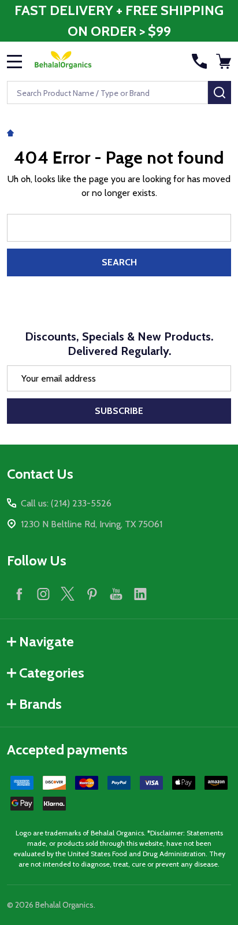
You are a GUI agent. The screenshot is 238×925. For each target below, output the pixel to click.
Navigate (46, 641)
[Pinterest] (92, 593)
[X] (67, 593)
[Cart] (224, 61)
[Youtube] (116, 593)
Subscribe (119, 410)
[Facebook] (19, 593)
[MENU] (14, 61)
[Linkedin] (140, 593)
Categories (51, 672)
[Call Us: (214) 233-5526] (199, 61)
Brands (40, 703)
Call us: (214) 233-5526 (66, 503)
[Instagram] (43, 593)
